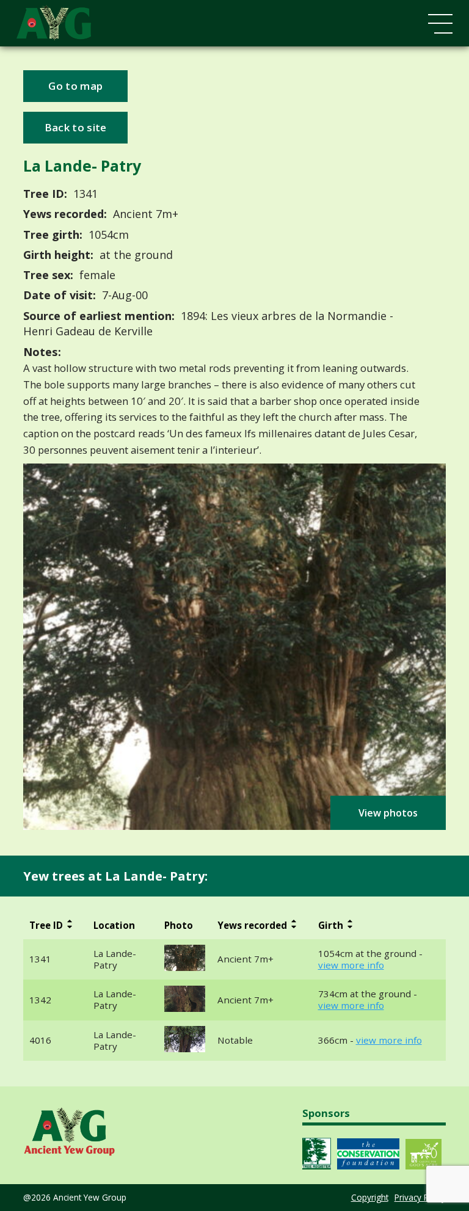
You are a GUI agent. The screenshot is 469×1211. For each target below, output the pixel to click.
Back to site (76, 127)
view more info (351, 965)
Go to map (75, 86)
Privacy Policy (420, 1197)
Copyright (369, 1197)
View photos (388, 813)
